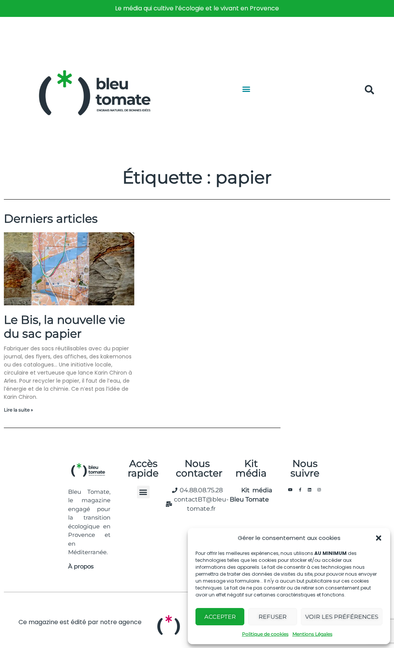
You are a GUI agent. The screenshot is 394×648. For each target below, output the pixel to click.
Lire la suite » (18, 410)
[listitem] (197, 8)
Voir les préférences (341, 616)
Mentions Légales (312, 634)
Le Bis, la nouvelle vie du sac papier (64, 327)
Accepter (220, 616)
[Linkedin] (310, 489)
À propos (80, 566)
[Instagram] (319, 489)
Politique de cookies (265, 634)
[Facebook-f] (300, 489)
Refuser (273, 616)
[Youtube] (290, 489)
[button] (378, 538)
